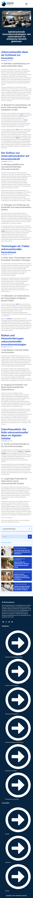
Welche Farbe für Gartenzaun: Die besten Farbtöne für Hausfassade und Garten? (22, 577)
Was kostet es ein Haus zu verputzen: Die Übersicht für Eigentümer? (22, 552)
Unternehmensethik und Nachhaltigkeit (19, 559)
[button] (26, 4)
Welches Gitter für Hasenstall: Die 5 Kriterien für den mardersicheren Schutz (21, 564)
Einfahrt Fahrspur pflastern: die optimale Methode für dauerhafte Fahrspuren (22, 588)
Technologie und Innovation (20, 584)
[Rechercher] (30, 537)
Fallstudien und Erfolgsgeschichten (22, 572)
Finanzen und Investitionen (20, 548)
